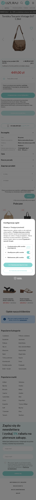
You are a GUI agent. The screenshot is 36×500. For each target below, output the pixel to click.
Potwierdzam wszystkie (18, 265)
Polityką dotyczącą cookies (21, 232)
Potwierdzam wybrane (18, 270)
